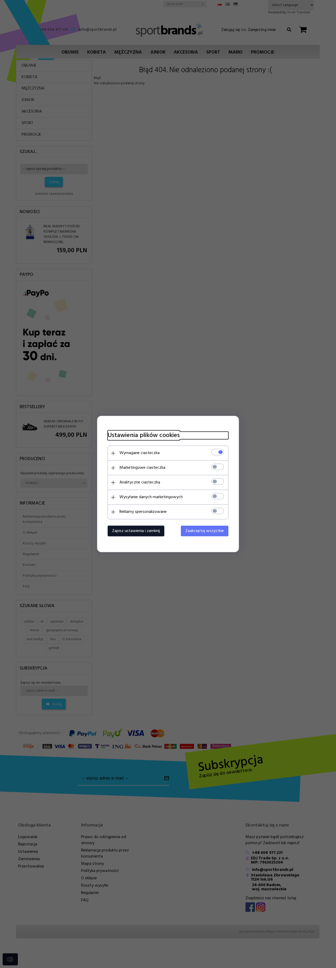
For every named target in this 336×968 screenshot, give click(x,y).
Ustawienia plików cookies (144, 435)
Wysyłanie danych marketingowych (151, 497)
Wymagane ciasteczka (139, 453)
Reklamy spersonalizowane (143, 511)
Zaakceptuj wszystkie (204, 531)
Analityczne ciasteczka (139, 482)
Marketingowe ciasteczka (142, 467)
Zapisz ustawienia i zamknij (136, 531)
